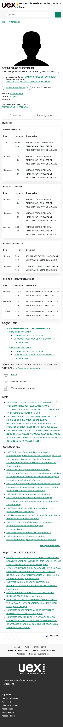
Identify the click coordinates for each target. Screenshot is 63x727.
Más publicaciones (49, 545)
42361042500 (16, 93)
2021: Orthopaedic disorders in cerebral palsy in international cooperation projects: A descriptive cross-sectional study (32, 501)
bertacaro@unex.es (15, 87)
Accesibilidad (7, 709)
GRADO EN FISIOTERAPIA (20, 331)
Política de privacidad (11, 705)
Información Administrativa (44, 650)
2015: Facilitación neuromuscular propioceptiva (28, 532)
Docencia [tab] (15, 115)
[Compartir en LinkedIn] (14, 636)
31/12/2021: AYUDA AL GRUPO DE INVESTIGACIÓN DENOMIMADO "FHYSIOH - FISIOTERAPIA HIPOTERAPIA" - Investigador (31, 585)
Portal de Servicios (40, 647)
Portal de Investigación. (29, 368)
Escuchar (53, 635)
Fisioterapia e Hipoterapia (15, 107)
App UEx (17, 647)
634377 (13, 96)
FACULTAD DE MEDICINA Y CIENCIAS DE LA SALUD (28, 81)
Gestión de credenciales (17, 650)
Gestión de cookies (10, 698)
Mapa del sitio (8, 712)
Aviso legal (6, 702)
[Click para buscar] (50, 15)
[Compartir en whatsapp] (19, 636)
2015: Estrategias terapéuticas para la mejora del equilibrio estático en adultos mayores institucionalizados (29, 526)
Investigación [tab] (45, 115)
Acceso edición (8, 716)
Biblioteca (20, 654)
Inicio (4, 22)
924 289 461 (9, 684)
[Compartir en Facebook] (4, 636)
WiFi (27, 647)
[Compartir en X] (9, 636)
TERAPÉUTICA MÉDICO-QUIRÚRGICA (39, 77)
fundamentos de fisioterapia (28, 335)
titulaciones (14, 22)
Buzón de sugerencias (39, 654)
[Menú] (58, 15)
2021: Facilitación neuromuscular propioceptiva (28, 494)
